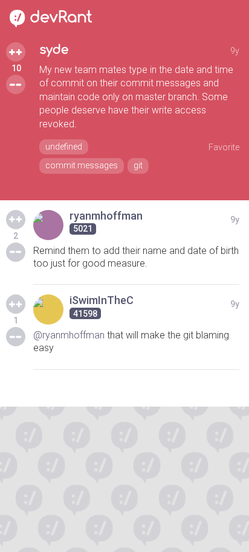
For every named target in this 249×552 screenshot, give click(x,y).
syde (53, 50)
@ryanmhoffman (69, 335)
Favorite (224, 147)
